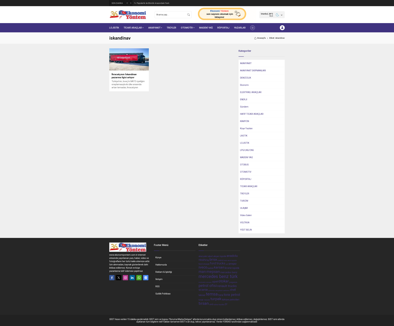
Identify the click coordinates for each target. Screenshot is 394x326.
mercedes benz (228, 272)
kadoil (210, 268)
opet (215, 281)
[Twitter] (118, 277)
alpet (210, 256)
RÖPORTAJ (245, 179)
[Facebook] (112, 277)
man (202, 271)
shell (233, 290)
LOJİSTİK (244, 143)
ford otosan (204, 264)
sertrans (226, 291)
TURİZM (244, 201)
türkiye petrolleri (230, 299)
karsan (219, 267)
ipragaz (233, 263)
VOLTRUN (244, 222)
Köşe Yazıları (246, 128)
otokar (223, 281)
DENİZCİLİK (245, 78)
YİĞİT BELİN (246, 230)
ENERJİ (243, 99)
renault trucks (227, 286)
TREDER (207, 300)
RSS (157, 286)
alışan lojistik (219, 256)
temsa (212, 294)
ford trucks (217, 263)
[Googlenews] (145, 277)
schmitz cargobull (215, 291)
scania (203, 290)
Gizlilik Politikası (163, 293)
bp (208, 260)
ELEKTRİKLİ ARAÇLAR (250, 92)
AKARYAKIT (246, 63)
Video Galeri (246, 215)
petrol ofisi (208, 285)
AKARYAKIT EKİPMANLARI (253, 70)
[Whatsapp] (139, 277)
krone (228, 267)
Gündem (244, 106)
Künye (158, 257)
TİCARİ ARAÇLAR (248, 186)
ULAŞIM (244, 208)
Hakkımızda (161, 264)
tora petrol (232, 295)
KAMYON (244, 121)
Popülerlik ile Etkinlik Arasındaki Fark (153, 3)
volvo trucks (218, 304)
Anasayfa (261, 38)
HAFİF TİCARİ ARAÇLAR (251, 114)
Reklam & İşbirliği (163, 272)
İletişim (159, 279)
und (211, 304)
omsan (209, 282)
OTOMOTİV (245, 172)
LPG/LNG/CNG (247, 150)
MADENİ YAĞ (246, 157)
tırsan (204, 303)
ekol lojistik (232, 260)
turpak (215, 299)
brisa (213, 259)
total (201, 300)
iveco (203, 267)
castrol (220, 260)
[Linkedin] (132, 277)
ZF (226, 304)
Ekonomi (244, 85)
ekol (225, 260)
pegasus (233, 282)
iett (227, 264)
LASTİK (243, 135)
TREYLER (244, 193)
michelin (202, 282)
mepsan (213, 271)
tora (220, 295)
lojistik (235, 268)
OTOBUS (244, 164)
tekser (202, 295)
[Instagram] (125, 277)
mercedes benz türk (218, 276)
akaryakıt (203, 256)
